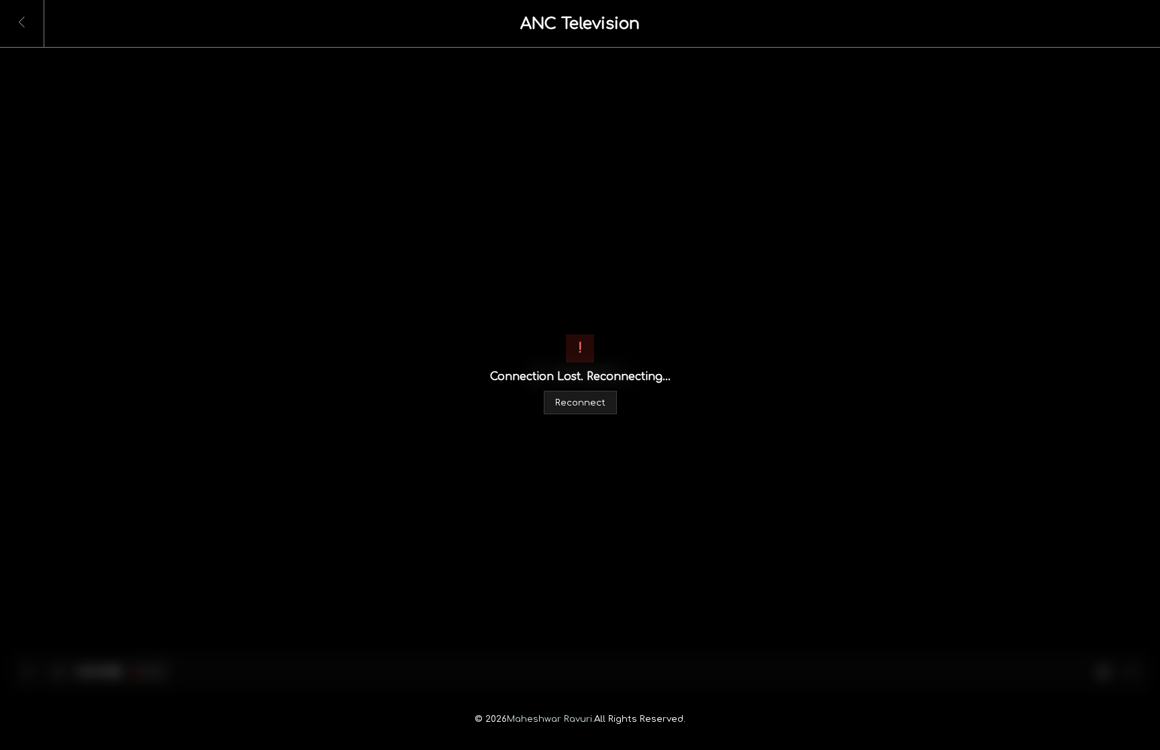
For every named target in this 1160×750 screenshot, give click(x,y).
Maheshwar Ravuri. (550, 719)
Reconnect (580, 402)
